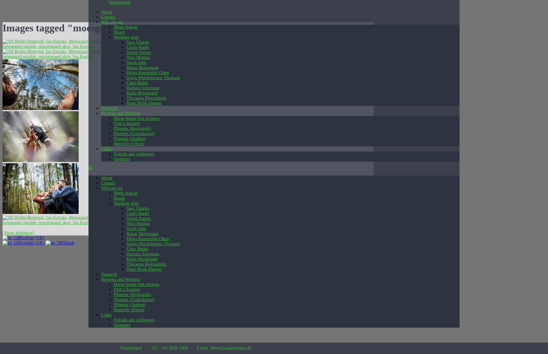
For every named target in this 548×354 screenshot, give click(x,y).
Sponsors (122, 159)
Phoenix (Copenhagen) (134, 133)
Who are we (112, 22)
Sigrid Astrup (139, 52)
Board (119, 32)
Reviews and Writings (120, 113)
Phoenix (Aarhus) (130, 138)
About (106, 12)
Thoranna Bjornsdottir (146, 98)
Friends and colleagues (134, 153)
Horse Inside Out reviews (136, 118)
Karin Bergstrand (142, 93)
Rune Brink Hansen (144, 103)
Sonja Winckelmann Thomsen (153, 77)
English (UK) (32, 237)
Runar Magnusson (143, 67)
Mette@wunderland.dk (230, 348)
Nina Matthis (138, 57)
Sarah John (136, 62)
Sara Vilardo (138, 42)
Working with (126, 37)
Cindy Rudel (138, 47)
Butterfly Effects (129, 143)
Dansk (69, 243)
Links (106, 148)
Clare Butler (137, 82)
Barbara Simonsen (143, 88)
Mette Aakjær (126, 27)
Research (109, 108)
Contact (108, 17)
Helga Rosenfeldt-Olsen (148, 72)
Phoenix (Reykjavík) (132, 128)
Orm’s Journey (127, 123)
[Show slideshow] (19, 232)
